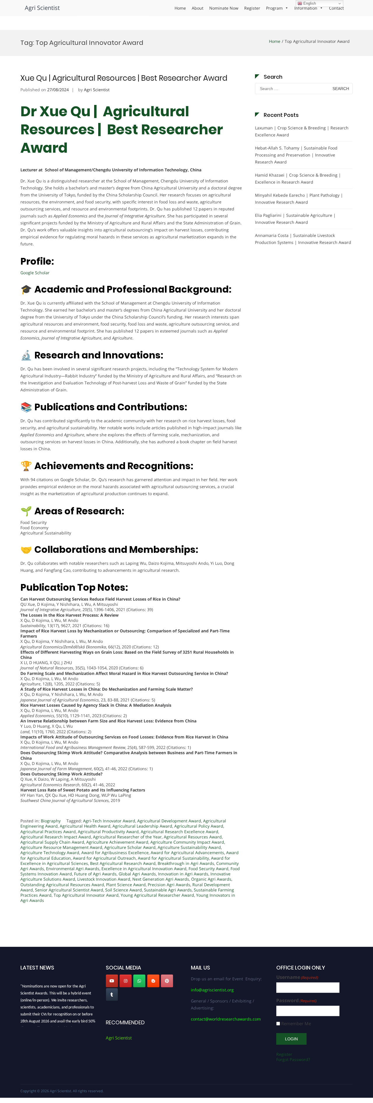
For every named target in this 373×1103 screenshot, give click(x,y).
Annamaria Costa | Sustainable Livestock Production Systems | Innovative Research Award (303, 239)
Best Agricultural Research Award (123, 863)
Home (180, 8)
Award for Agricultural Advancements (187, 852)
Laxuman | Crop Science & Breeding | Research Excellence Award (302, 131)
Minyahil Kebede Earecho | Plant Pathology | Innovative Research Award (299, 198)
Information (305, 8)
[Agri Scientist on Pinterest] (167, 980)
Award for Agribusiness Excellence (115, 852)
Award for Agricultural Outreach (104, 858)
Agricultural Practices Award (48, 831)
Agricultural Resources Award (193, 837)
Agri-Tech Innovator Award (109, 821)
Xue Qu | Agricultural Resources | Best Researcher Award (123, 78)
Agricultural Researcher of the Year (127, 837)
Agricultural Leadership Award (142, 826)
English (309, 3)
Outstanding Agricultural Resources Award (62, 884)
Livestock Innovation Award (103, 879)
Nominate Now (223, 8)
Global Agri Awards (137, 874)
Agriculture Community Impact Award (187, 842)
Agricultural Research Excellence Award (179, 831)
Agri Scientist (42, 8)
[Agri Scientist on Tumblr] (112, 994)
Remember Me (296, 1023)
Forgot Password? (293, 1059)
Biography (51, 821)
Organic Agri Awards (211, 879)
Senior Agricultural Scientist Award (69, 890)
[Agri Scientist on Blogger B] (153, 980)
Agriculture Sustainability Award (189, 847)
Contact (336, 8)
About (197, 8)
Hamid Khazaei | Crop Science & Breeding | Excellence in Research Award (298, 178)
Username (297, 977)
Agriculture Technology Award (49, 852)
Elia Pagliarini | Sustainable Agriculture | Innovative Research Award (295, 218)
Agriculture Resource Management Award (61, 847)
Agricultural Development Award (169, 821)
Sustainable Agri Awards (168, 890)
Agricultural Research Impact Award (55, 837)
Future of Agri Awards (95, 874)
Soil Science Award (123, 890)
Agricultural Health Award (85, 826)
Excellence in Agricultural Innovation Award (143, 868)
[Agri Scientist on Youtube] (112, 980)
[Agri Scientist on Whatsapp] (139, 980)
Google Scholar (35, 272)
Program (274, 8)
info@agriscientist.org (212, 990)
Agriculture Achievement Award (117, 842)
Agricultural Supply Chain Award (52, 842)
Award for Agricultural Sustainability (173, 858)
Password (296, 1001)
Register (252, 8)
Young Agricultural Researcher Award (157, 895)
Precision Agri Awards (169, 884)
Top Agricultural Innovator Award (86, 895)
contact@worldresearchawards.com (226, 1019)
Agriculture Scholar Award (130, 847)
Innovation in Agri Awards (183, 874)
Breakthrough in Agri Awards (186, 863)
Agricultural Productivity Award (108, 831)
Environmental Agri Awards (72, 868)
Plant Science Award (126, 884)
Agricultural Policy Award (198, 826)
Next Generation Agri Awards (160, 879)
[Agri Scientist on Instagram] (125, 980)
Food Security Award (208, 868)
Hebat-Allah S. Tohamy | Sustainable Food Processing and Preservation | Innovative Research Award (296, 155)
